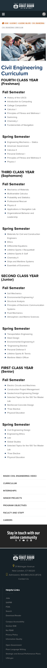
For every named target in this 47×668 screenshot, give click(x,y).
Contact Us (23, 578)
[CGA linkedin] (31, 540)
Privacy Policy (12, 634)
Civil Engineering (38, 23)
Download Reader (13, 615)
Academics (13, 23)
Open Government (14, 645)
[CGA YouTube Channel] (23, 540)
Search (9, 611)
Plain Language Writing (16, 649)
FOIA (8, 606)
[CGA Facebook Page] (20, 540)
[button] (3, 14)
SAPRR (9, 602)
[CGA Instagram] (27, 540)
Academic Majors (24, 23)
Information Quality (14, 639)
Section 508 (11, 626)
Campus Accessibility (15, 621)
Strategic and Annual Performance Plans (23, 653)
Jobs (8, 598)
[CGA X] (16, 540)
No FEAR (9, 630)
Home (6, 23)
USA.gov (9, 658)
